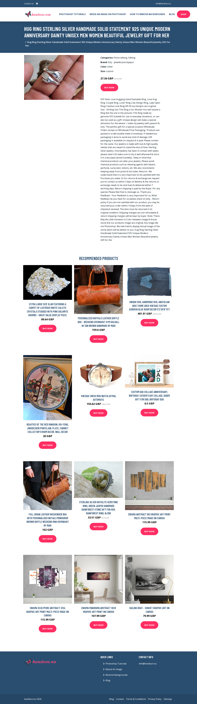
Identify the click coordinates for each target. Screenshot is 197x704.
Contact (120, 699)
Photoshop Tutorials (72, 14)
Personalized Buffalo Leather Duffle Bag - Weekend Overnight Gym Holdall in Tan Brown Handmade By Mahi (98, 321)
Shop (183, 14)
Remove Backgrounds (117, 674)
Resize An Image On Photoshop (108, 14)
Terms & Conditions (136, 699)
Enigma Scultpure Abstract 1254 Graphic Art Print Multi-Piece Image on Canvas (47, 611)
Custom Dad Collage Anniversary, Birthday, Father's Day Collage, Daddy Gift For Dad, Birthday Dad (149, 395)
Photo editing (120, 57)
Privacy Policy (154, 699)
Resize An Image (114, 669)
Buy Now (109, 87)
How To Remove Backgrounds (147, 14)
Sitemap (168, 699)
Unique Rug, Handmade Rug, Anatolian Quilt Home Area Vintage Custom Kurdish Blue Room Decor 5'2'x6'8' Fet (149, 305)
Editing (131, 57)
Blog (172, 14)
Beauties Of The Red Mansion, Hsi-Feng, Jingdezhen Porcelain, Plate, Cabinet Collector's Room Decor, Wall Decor (48, 428)
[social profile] (37, 3)
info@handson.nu (163, 3)
